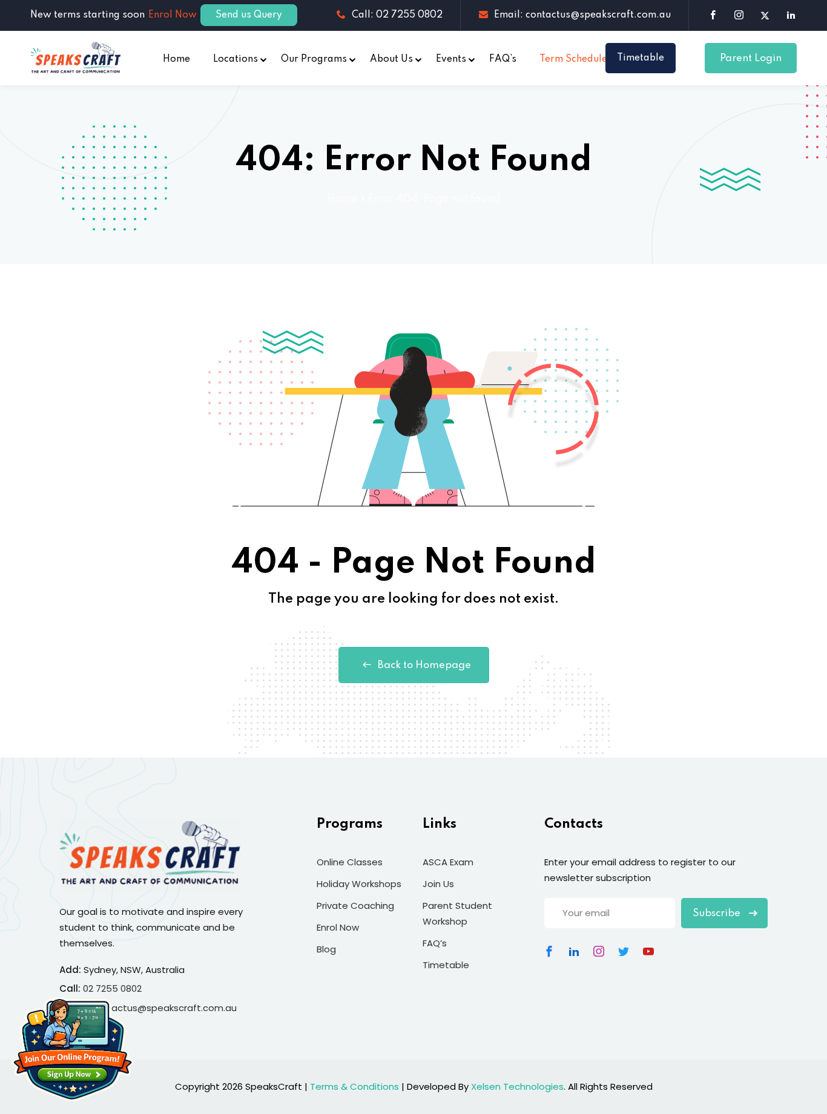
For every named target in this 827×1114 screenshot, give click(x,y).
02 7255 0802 (112, 988)
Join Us (438, 883)
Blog (326, 949)
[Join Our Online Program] (72, 1049)
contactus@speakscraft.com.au (163, 1007)
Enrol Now (172, 15)
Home (176, 59)
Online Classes (350, 862)
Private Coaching (355, 905)
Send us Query (249, 15)
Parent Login (751, 58)
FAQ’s (502, 59)
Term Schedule (573, 59)
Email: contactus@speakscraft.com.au (582, 15)
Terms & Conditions (354, 1086)
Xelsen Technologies (517, 1086)
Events (451, 59)
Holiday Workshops (359, 883)
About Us (391, 59)
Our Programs (314, 59)
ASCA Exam (448, 862)
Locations (235, 59)
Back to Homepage (424, 665)
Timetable (640, 58)
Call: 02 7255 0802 (397, 15)
